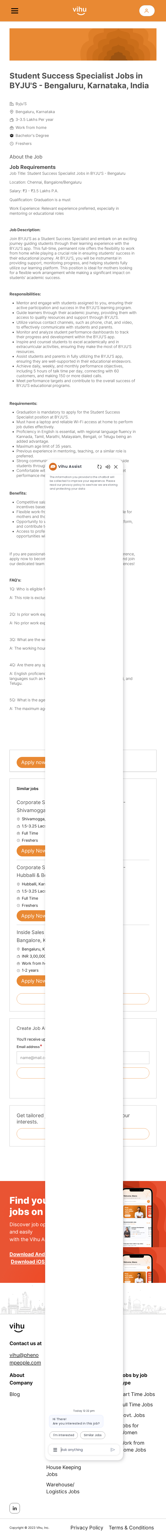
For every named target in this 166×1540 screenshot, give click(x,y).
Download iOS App (33, 1262)
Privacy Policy (86, 1528)
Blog (15, 1394)
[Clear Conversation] (99, 467)
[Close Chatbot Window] (116, 467)
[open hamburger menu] (15, 11)
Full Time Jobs (136, 1405)
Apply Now (34, 851)
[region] (84, 958)
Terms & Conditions (131, 1528)
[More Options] (55, 1449)
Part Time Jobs (137, 1394)
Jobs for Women (129, 1429)
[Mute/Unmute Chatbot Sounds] (108, 466)
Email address (28, 1047)
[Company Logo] (79, 10)
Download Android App (37, 1254)
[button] (147, 10)
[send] (113, 1449)
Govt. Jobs (132, 1415)
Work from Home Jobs (133, 1446)
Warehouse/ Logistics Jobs (63, 1488)
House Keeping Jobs (63, 1470)
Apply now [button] (33, 762)
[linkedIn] (15, 1508)
